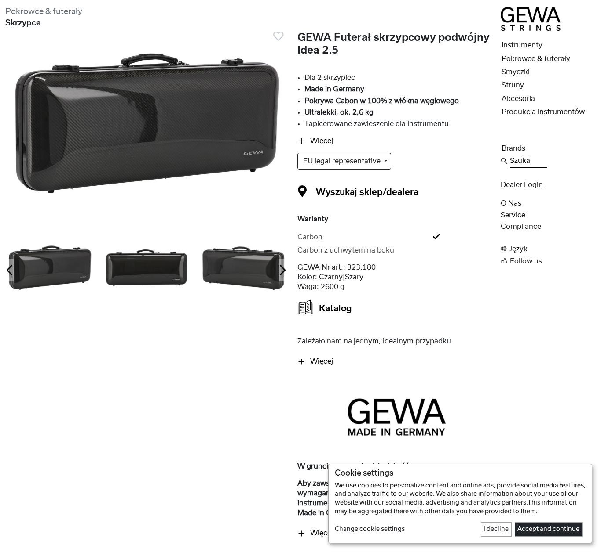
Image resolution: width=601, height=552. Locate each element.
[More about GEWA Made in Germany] (396, 417)
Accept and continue (548, 529)
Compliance (521, 226)
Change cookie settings (370, 529)
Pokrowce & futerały (43, 11)
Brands (513, 148)
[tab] (396, 237)
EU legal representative (342, 161)
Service (513, 215)
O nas (511, 203)
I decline (496, 529)
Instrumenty (522, 45)
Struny (513, 85)
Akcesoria (518, 98)
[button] (548, 249)
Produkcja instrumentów (543, 111)
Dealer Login (522, 184)
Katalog (334, 308)
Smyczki (516, 72)
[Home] (531, 18)
